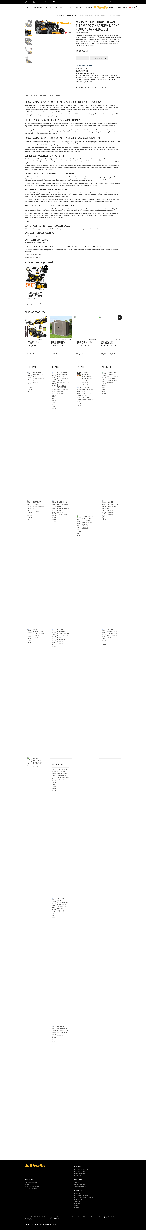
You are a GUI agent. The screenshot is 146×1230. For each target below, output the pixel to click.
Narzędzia (88, 7)
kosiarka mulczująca (94, 77)
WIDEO (133, 7)
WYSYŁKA (77, 1203)
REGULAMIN (77, 1194)
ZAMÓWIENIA (78, 1201)
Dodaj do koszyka (100, 58)
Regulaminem (112, 1217)
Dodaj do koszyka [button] (41, 289)
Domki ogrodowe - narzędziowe (59, 348)
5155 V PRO (82, 75)
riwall (113, 79)
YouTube (37, 257)
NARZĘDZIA (77, 1175)
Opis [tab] (26, 95)
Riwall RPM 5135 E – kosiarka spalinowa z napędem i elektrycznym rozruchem (34, 345)
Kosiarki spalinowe (72, 15)
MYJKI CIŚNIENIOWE (79, 1173)
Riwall (82, 82)
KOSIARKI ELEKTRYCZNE (81, 1169)
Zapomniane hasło (80, 1186)
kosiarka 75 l (109, 75)
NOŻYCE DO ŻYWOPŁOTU (32, 1186)
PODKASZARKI (29, 1184)
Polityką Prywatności (31, 1219)
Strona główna (61, 15)
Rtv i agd (48, 7)
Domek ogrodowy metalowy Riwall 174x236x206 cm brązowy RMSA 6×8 (58, 345)
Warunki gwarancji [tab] (55, 95)
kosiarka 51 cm (99, 75)
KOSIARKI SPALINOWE (80, 1171)
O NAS (76, 1205)
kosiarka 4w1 (90, 75)
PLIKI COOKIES (78, 1199)
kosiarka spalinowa (108, 77)
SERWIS (125, 7)
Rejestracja (38, 2)
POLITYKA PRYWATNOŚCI (81, 1196)
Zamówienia (78, 1183)
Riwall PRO (88, 82)
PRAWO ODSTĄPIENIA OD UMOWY (83, 1197)
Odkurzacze (38, 7)
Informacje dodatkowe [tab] (38, 95)
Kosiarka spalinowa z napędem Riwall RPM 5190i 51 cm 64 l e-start (34, 295)
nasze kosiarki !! (37, 254)
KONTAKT (112, 7)
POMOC (119, 7)
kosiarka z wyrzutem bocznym (100, 79)
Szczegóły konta (79, 1184)
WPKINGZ (55, 1224)
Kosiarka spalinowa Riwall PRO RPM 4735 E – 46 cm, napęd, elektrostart (84, 345)
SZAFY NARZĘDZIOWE (31, 1188)
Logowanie (29, 2)
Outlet (70, 7)
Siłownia (78, 7)
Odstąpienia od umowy (60, 1219)
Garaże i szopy (59, 7)
